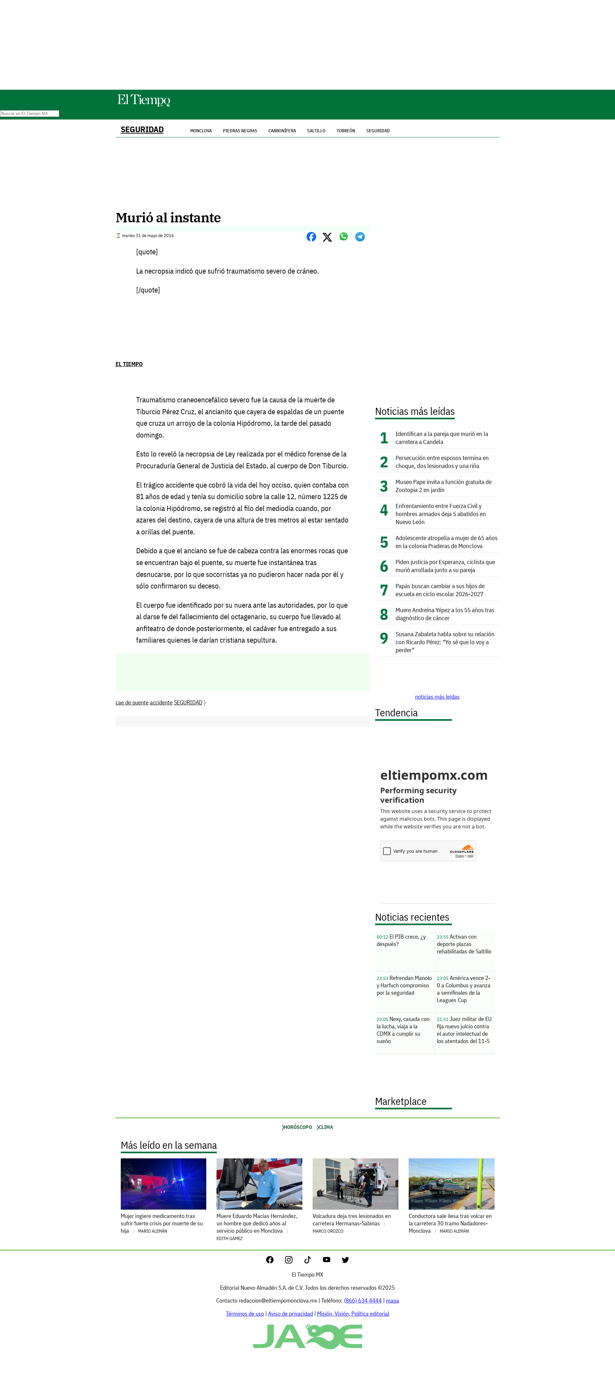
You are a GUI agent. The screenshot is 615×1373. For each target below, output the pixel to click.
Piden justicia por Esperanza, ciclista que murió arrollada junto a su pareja (445, 566)
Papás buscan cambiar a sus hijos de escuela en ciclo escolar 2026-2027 (440, 590)
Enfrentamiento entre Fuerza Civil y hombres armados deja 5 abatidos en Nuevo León (441, 514)
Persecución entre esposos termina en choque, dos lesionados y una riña (442, 462)
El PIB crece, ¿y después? (401, 940)
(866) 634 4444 (363, 1300)
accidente (161, 702)
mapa (392, 1300)
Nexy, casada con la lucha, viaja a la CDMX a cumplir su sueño (403, 1030)
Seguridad (378, 131)
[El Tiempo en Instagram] (294, 1261)
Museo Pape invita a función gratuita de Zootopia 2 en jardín (444, 486)
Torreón (346, 131)
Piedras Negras (240, 131)
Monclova (201, 131)
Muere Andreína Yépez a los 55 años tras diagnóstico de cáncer (445, 614)
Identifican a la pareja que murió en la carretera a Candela (442, 438)
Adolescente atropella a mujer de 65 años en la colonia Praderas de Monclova (446, 542)
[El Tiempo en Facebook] (275, 1261)
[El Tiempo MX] (143, 105)
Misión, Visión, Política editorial (353, 1313)
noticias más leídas (437, 696)
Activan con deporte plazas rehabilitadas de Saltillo (464, 944)
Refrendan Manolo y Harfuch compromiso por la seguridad (404, 985)
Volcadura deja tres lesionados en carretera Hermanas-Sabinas (352, 1223)
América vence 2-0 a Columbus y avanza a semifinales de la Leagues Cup (463, 989)
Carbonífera (282, 131)
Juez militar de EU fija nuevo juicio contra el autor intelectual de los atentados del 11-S (464, 1030)
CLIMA (326, 1127)
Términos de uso (245, 1313)
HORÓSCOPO (298, 1127)
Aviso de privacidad (290, 1313)
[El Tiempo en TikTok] (313, 1261)
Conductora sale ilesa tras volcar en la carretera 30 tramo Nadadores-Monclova (450, 1223)
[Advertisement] (307, 45)
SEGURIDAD (142, 129)
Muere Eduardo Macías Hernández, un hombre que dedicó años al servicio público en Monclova (257, 1226)
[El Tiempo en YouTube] (331, 1261)
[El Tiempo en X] (345, 1261)
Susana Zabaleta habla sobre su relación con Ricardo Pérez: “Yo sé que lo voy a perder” (445, 642)
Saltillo (316, 131)
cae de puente (132, 702)
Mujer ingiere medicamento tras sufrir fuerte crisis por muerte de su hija (162, 1223)
